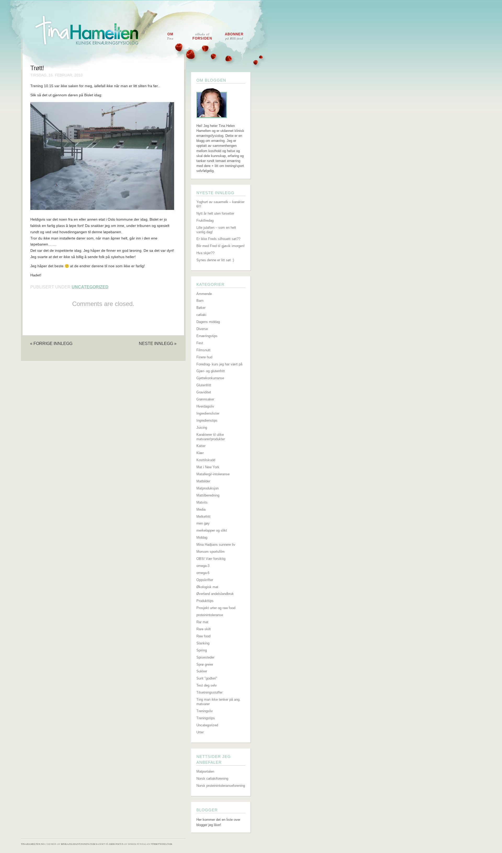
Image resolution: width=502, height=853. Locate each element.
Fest (199, 343)
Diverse (202, 329)
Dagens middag (208, 322)
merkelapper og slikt (211, 530)
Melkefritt (203, 517)
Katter (201, 446)
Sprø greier (204, 664)
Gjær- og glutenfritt (210, 371)
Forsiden (202, 36)
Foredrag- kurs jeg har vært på (219, 364)
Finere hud (204, 357)
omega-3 (202, 566)
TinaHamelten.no (33, 844)
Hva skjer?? (205, 253)
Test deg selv (206, 685)
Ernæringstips (207, 336)
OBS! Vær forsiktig (210, 559)
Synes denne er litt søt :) (215, 260)
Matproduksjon (207, 488)
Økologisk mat (207, 587)
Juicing (201, 428)
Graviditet (203, 392)
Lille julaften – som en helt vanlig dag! (216, 230)
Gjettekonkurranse (210, 378)
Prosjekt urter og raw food (215, 608)
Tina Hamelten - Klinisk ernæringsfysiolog (254, 35)
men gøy (203, 523)
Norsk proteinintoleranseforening (220, 786)
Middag (201, 537)
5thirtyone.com (161, 844)
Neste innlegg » (157, 343)
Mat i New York (207, 467)
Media (201, 509)
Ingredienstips (207, 420)
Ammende (204, 294)
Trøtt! (37, 68)
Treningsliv (204, 711)
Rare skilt (203, 629)
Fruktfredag (205, 220)
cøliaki (201, 315)
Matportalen (205, 771)
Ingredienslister (207, 413)
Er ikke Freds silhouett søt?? (218, 239)
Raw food (203, 636)
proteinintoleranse (209, 615)
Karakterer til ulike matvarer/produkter (210, 437)
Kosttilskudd (205, 460)
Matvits (202, 502)
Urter (200, 732)
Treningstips (205, 718)
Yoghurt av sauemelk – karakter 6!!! (220, 204)
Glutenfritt (203, 385)
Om (170, 36)
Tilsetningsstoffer (209, 692)
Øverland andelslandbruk (215, 594)
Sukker (201, 671)
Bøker (201, 308)
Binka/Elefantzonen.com (78, 844)
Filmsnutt (203, 350)
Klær (200, 453)
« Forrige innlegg (51, 343)
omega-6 (202, 573)
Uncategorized (90, 287)
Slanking (202, 643)
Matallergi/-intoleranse (213, 474)
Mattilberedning (207, 495)
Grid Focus (116, 844)
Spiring (201, 650)
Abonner (234, 36)
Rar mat (202, 622)
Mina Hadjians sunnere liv (215, 545)
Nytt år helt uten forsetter (215, 213)
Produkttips (205, 601)
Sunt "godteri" (206, 678)
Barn (199, 301)
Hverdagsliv (205, 406)
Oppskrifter (204, 580)
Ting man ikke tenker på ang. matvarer (218, 702)
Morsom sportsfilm (210, 552)
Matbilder (203, 481)
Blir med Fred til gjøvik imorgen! (220, 246)
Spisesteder (205, 657)
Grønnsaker (205, 399)
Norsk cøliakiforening (212, 778)
